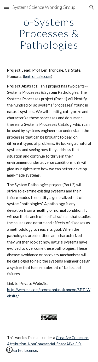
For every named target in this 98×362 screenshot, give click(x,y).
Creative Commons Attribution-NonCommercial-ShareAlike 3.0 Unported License (48, 344)
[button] (6, 7)
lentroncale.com (37, 76)
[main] (49, 33)
